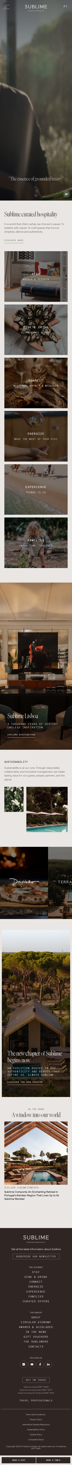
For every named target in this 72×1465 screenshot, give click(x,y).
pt (66, 6)
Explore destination (21, 735)
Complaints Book (36, 1439)
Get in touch (36, 1380)
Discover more (13, 240)
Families (36, 1296)
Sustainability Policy (36, 1429)
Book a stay (18, 1460)
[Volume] (66, 194)
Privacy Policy (36, 1419)
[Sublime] (36, 8)
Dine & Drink (36, 1276)
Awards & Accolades (36, 1327)
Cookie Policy (36, 1434)
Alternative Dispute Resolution (36, 1424)
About (36, 1317)
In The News (36, 1331)
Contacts (36, 1346)
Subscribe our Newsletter (36, 1256)
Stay (36, 1272)
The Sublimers (36, 1341)
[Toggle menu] (7, 7)
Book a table (53, 1460)
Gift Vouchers (36, 1336)
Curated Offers (36, 1301)
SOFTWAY (35, 1448)
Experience (35, 1291)
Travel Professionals (36, 1400)
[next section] (36, 192)
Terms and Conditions (35, 1414)
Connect (36, 1281)
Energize (36, 1286)
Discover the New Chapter (25, 1082)
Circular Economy (36, 1322)
